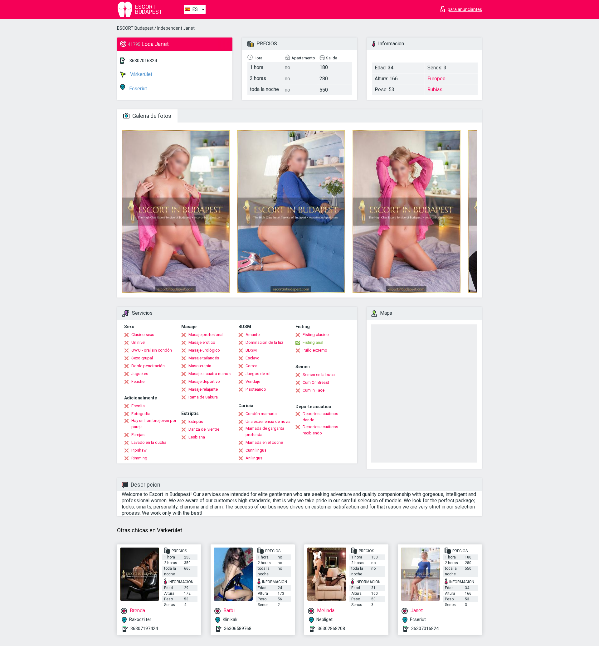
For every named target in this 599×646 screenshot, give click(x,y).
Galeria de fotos (151, 116)
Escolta (138, 405)
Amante (253, 334)
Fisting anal (313, 342)
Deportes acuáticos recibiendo (320, 429)
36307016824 (143, 60)
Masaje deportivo (204, 381)
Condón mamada (261, 413)
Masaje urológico (204, 350)
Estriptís (195, 421)
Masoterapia (199, 365)
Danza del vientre (203, 429)
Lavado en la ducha (148, 442)
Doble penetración (148, 365)
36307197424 (144, 628)
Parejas (137, 434)
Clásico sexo (142, 334)
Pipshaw (139, 450)
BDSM (251, 350)
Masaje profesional (205, 334)
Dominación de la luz (264, 342)
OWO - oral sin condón (151, 350)
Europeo (436, 79)
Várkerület (140, 74)
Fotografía (140, 413)
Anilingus (254, 458)
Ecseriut (137, 89)
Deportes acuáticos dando (320, 416)
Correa (251, 365)
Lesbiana (196, 437)
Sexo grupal (142, 358)
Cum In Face (313, 390)
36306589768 (237, 628)
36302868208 (331, 628)
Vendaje (253, 381)
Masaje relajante (203, 389)
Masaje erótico (201, 342)
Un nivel (138, 342)
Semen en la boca (319, 374)
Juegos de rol (258, 373)
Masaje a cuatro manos (209, 373)
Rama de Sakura (203, 397)
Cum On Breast (316, 382)
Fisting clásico (316, 334)
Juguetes (139, 373)
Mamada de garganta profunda (265, 431)
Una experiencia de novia (268, 421)
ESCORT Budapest (135, 28)
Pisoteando (256, 389)
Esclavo (253, 358)
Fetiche (137, 381)
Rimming (139, 458)
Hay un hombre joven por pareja (153, 423)
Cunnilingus (256, 450)
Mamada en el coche (264, 442)
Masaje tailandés (203, 358)
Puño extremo (315, 350)
